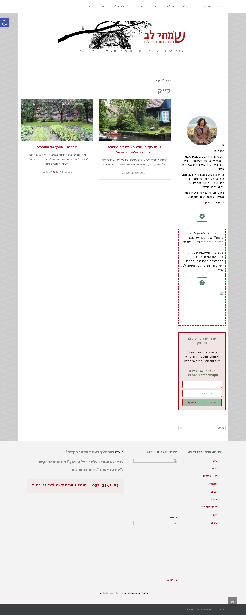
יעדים (214, 499)
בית (215, 461)
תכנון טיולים (210, 476)
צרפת (173, 517)
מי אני (214, 468)
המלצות (213, 484)
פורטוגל (172, 579)
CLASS (200, 609)
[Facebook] (202, 216)
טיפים (214, 522)
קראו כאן (210, 202)
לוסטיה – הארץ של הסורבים (57, 147)
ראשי (168, 80)
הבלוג (214, 491)
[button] (4, 22)
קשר (215, 515)
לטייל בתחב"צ (209, 507)
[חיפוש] (181, 428)
